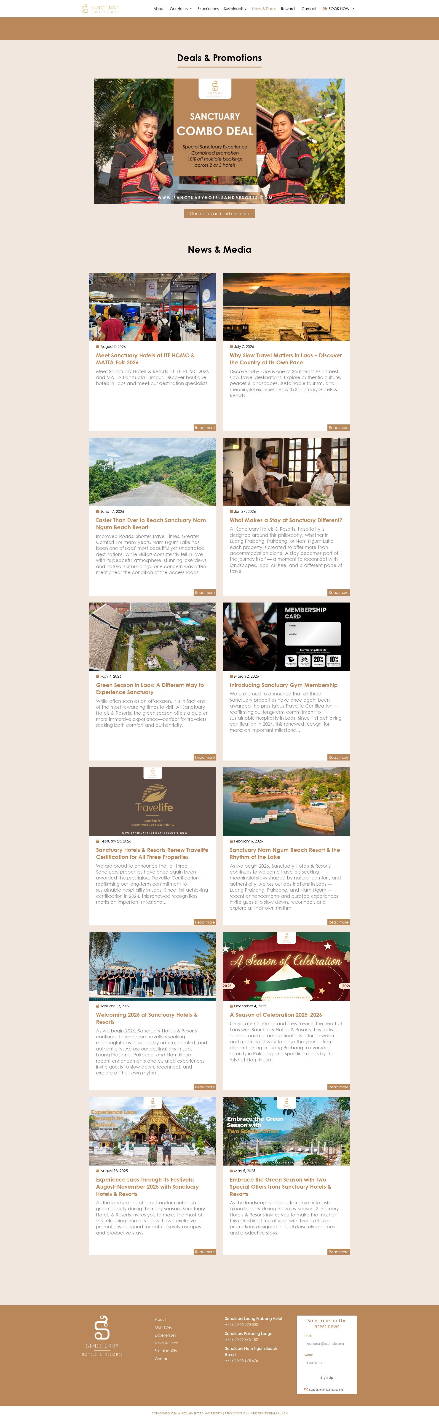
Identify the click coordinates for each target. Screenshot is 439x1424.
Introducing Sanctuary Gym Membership (284, 685)
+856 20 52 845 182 (241, 1339)
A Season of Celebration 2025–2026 (276, 1014)
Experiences (165, 1335)
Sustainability (166, 1350)
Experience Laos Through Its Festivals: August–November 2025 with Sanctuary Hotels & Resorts (147, 1186)
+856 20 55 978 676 (241, 1360)
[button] (190, 8)
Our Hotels (164, 1327)
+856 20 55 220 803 (241, 1324)
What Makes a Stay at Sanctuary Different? (286, 520)
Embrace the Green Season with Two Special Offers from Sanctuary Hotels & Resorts (280, 1186)
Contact (162, 1358)
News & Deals (166, 1343)
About (160, 1319)
